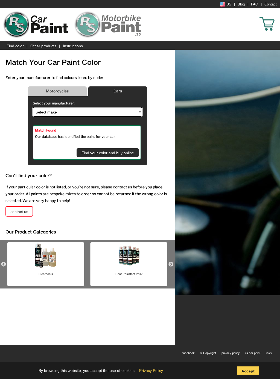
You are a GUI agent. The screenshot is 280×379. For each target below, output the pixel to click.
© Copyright (208, 353)
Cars (117, 91)
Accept (248, 371)
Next (171, 264)
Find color (15, 46)
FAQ (254, 4)
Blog (241, 4)
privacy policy (230, 353)
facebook (188, 353)
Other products (43, 46)
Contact (270, 4)
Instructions (73, 46)
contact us (19, 211)
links (269, 353)
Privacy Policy (151, 370)
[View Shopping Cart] (277, 16)
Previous (3, 264)
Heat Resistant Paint (128, 274)
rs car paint (252, 353)
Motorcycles (57, 91)
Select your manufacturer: (54, 103)
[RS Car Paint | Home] (37, 24)
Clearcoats (46, 274)
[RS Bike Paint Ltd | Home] (108, 24)
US (228, 4)
